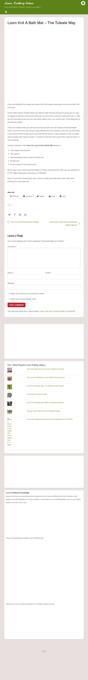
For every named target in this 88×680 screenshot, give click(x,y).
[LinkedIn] (26, 214)
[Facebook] (15, 214)
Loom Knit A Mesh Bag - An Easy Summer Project (45, 385)
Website (11, 283)
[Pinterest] (20, 214)
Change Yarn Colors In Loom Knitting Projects (43, 411)
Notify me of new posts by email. (23, 299)
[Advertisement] (44, 43)
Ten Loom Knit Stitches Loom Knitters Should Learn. (46, 377)
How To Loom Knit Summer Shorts (25, 222)
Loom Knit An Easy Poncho (37, 394)
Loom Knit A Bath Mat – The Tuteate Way (41, 22)
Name (11, 272)
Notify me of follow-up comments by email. (27, 293)
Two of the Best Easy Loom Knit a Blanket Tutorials (45, 369)
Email (48, 272)
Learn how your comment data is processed (57, 311)
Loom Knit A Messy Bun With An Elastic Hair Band (45, 402)
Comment (12, 246)
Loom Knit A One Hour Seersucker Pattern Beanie (61, 223)
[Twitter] (10, 214)
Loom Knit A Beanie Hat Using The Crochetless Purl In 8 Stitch (50, 419)
